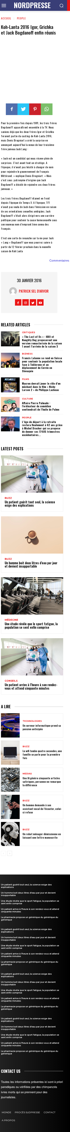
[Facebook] (12, 109)
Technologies (32, 721)
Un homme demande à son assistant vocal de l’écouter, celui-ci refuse (42, 808)
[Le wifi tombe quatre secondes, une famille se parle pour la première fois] (10, 752)
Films (25, 379)
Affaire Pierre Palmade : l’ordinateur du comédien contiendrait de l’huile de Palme (40, 406)
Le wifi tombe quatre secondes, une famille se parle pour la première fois (42, 754)
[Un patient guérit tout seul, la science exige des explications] (32, 474)
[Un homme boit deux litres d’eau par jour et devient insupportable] (32, 535)
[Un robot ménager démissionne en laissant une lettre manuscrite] (10, 834)
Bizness (27, 354)
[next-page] (9, 853)
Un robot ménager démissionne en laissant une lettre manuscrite (42, 835)
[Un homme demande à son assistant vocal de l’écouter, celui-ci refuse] (10, 807)
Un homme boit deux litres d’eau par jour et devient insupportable (31, 565)
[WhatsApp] (46, 109)
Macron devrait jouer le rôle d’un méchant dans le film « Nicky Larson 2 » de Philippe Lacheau (41, 386)
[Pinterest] (35, 109)
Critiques (28, 332)
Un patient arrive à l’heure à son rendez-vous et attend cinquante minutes (31, 686)
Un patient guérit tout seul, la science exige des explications (30, 504)
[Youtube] (40, 302)
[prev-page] (3, 853)
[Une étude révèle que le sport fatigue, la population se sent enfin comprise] (32, 596)
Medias (27, 774)
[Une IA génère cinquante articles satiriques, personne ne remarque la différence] (10, 780)
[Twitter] (23, 109)
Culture (27, 399)
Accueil (6, 18)
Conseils (11, 681)
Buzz (8, 498)
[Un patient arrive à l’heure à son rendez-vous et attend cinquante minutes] (32, 656)
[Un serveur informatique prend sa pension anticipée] (10, 725)
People (21, 18)
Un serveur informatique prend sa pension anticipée (42, 727)
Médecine (11, 620)
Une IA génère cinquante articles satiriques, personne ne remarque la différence (42, 781)
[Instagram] (25, 302)
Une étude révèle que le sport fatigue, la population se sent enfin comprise (31, 625)
